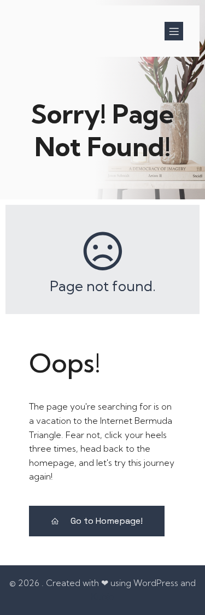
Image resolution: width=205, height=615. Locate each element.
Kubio (102, 596)
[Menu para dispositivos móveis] (174, 31)
